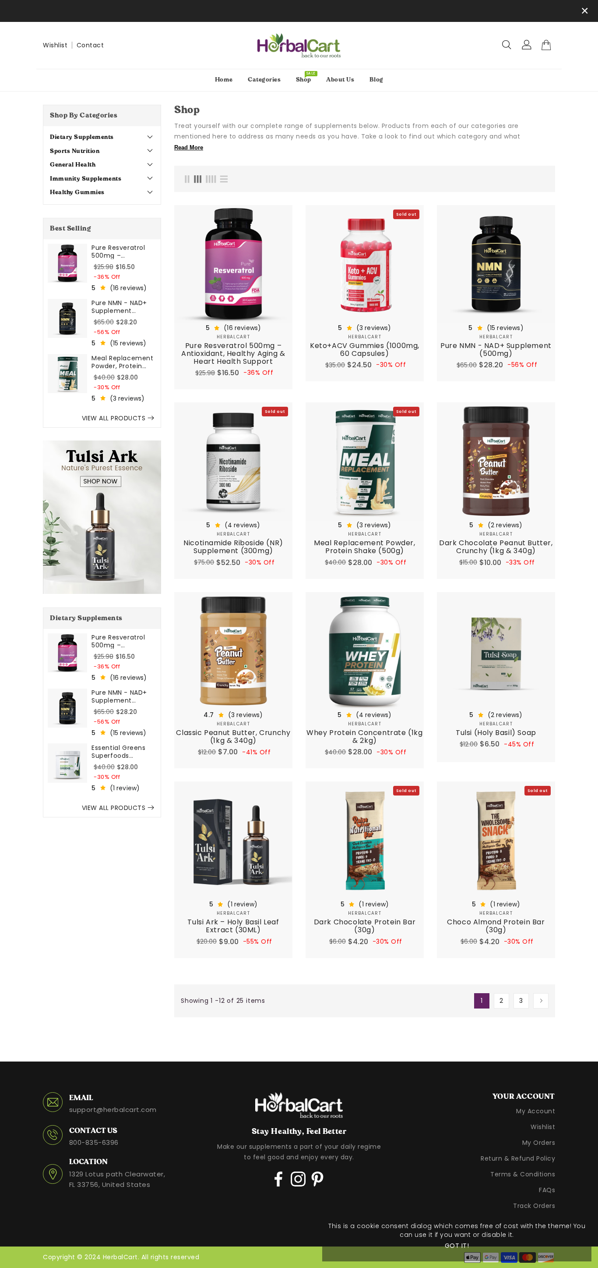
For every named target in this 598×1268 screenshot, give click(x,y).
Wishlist (55, 45)
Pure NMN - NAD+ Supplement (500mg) (119, 306)
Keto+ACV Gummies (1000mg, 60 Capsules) (364, 350)
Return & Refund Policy (518, 1158)
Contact (90, 45)
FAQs (547, 1190)
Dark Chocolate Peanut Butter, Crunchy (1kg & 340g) (495, 547)
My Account (535, 1111)
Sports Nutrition (76, 151)
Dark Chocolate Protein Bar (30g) (365, 926)
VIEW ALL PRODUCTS (114, 417)
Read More (188, 147)
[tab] (102, 137)
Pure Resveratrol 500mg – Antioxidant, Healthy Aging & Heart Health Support (118, 251)
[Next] (541, 1001)
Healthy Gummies (77, 192)
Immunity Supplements (85, 178)
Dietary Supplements (82, 137)
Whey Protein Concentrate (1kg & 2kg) (364, 737)
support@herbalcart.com (113, 1109)
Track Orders (534, 1205)
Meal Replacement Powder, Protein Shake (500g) (122, 361)
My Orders (539, 1142)
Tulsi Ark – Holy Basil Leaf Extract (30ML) (233, 926)
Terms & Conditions (522, 1174)
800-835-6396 (94, 1142)
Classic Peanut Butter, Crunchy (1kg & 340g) (233, 737)
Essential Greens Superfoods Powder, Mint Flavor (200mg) (123, 751)
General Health (74, 165)
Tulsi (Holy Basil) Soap (496, 733)
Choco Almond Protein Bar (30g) (496, 926)
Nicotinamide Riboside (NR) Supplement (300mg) (233, 547)
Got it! (457, 1245)
